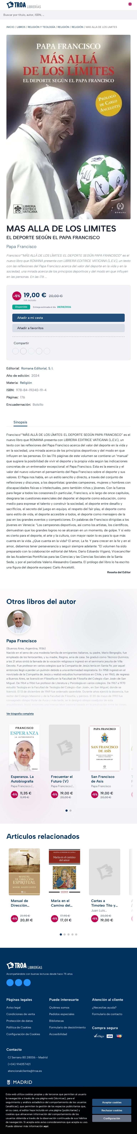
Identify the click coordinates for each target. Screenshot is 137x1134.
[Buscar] (131, 15)
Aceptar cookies (111, 1102)
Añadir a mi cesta (30, 318)
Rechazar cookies (112, 1110)
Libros (21, 27)
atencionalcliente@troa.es (25, 1071)
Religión (63, 27)
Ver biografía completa (20, 713)
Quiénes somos (59, 1007)
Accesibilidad (58, 1034)
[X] (18, 982)
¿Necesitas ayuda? (104, 1007)
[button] (66, 810)
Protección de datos (19, 1021)
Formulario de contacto (107, 1014)
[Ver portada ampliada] (68, 127)
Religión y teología (41, 27)
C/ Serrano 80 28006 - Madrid (28, 1057)
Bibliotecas (56, 1021)
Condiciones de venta (20, 1014)
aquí (46, 1126)
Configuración (111, 1118)
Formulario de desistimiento (67, 1027)
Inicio (10, 27)
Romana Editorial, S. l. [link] (37, 368)
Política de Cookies (18, 1027)
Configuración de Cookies (23, 1034)
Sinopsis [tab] (20, 422)
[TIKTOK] (27, 982)
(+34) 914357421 (19, 1064)
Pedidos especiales (61, 1014)
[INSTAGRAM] (10, 982)
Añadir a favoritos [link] (30, 328)
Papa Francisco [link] (21, 246)
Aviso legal (13, 1007)
